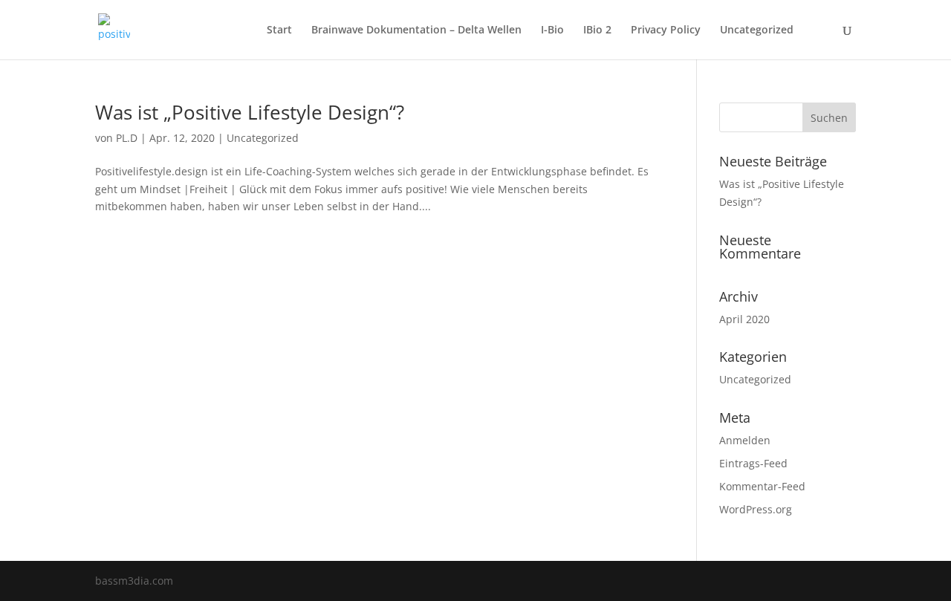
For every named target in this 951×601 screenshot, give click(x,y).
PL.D (126, 138)
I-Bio (552, 30)
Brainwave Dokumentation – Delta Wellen (416, 30)
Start (279, 30)
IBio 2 (597, 30)
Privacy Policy (666, 30)
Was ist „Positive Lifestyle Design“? (249, 112)
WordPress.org (755, 509)
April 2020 (744, 319)
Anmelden (744, 440)
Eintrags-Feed (753, 463)
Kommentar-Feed (762, 486)
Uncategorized (756, 30)
